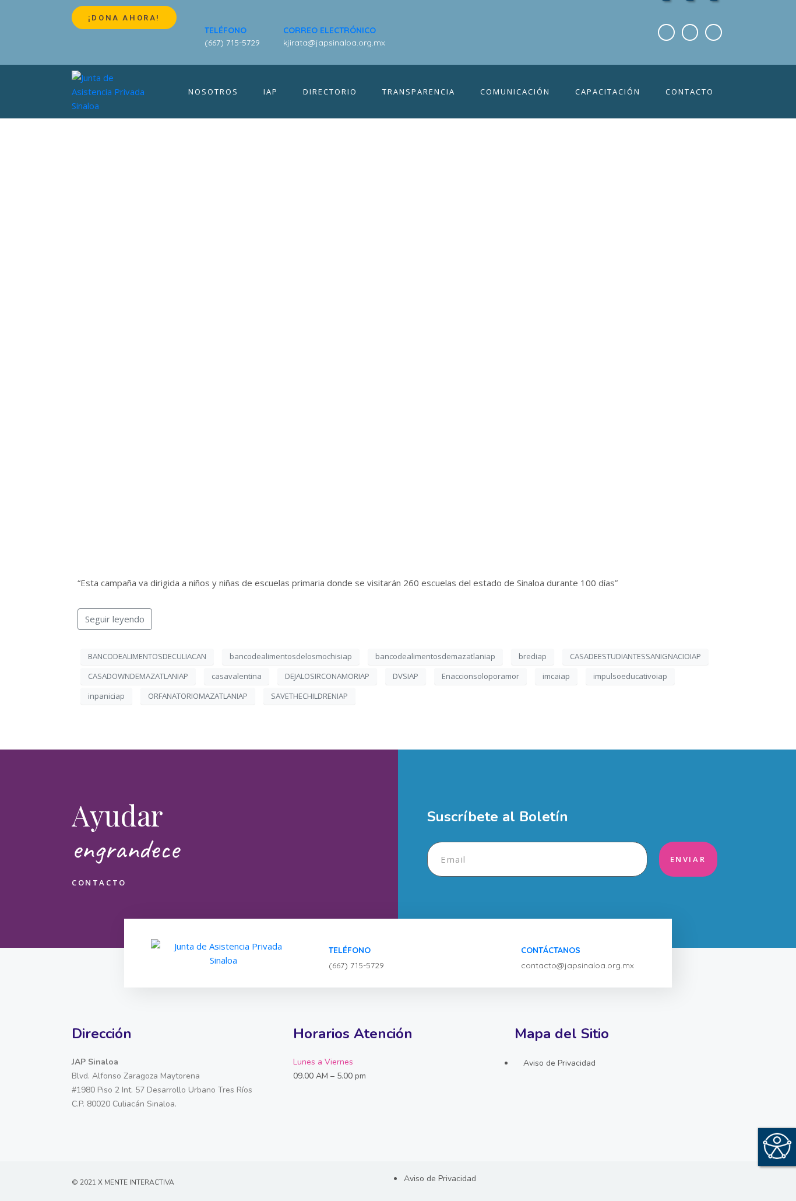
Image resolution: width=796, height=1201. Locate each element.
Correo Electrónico (329, 30)
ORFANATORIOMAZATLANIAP (198, 696)
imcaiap (556, 676)
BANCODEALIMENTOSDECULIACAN (147, 656)
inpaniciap (106, 696)
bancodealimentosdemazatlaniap (435, 656)
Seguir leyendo (115, 619)
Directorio (330, 91)
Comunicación (515, 91)
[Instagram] (713, 32)
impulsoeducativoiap (630, 676)
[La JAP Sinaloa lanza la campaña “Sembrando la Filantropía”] (398, 327)
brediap (533, 656)
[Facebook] (666, 32)
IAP (270, 91)
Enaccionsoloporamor (480, 676)
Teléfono (225, 30)
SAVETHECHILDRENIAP (309, 696)
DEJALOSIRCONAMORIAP (327, 676)
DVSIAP (405, 676)
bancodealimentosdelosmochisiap (291, 656)
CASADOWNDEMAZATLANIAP (138, 676)
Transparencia (418, 91)
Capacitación (607, 91)
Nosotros (213, 91)
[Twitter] (690, 32)
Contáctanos (550, 950)
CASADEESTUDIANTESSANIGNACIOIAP (635, 656)
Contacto (689, 91)
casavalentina (237, 676)
